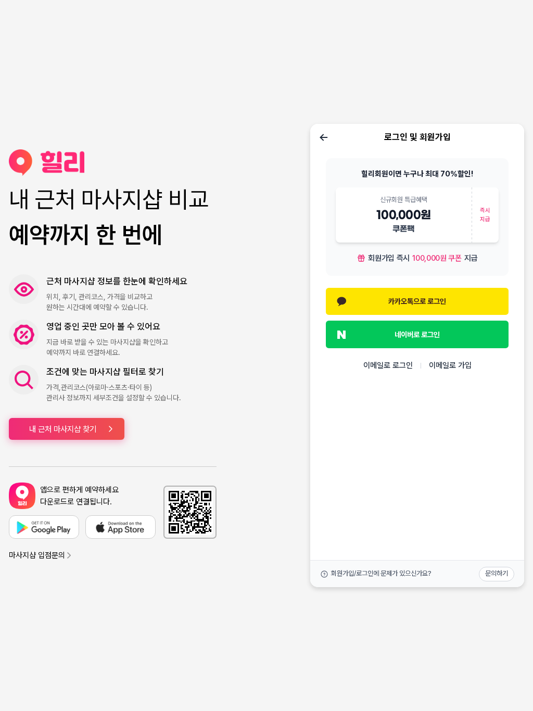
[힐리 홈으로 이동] (113, 162)
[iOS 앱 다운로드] (120, 527)
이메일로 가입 (450, 365)
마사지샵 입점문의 (37, 555)
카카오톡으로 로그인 (417, 301)
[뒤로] (324, 137)
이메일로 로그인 (388, 365)
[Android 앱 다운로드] (44, 527)
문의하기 (496, 573)
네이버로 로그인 (417, 334)
